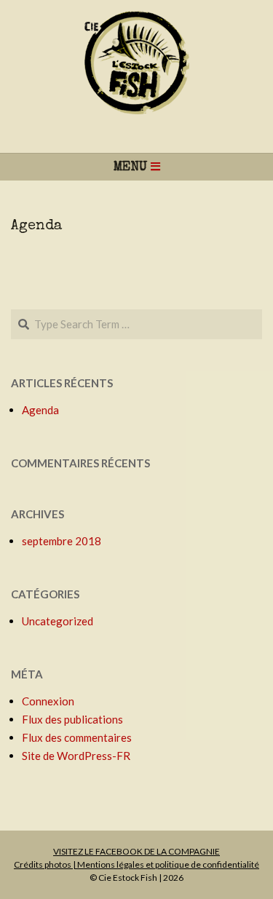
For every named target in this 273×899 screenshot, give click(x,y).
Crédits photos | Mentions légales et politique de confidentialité (136, 864)
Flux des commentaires (77, 737)
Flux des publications (72, 719)
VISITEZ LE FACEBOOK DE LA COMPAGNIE (136, 851)
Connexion (48, 701)
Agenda (36, 226)
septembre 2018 (61, 540)
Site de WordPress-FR (76, 755)
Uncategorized (57, 620)
